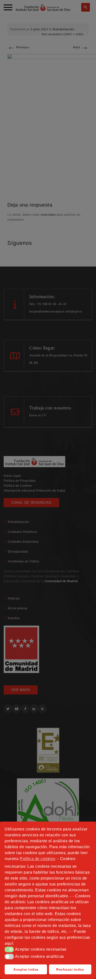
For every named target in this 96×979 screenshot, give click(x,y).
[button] (9, 949)
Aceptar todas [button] (26, 969)
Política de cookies (37, 859)
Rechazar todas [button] (70, 969)
